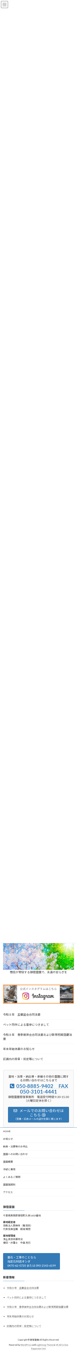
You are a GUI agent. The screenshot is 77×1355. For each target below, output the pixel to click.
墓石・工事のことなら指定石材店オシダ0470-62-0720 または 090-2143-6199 (31, 1261)
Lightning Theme (45, 1345)
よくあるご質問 (11, 1177)
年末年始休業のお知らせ (19, 1049)
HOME (7, 1131)
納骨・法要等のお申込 (15, 1146)
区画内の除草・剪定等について (23, 1059)
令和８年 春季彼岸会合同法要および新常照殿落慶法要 (37, 1037)
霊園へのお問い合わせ (15, 1154)
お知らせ (8, 1138)
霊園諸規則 (9, 1184)
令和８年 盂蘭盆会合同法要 (21, 1014)
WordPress (26, 1345)
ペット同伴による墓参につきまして (26, 1024)
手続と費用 (9, 1169)
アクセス (8, 1192)
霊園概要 (8, 1161)
